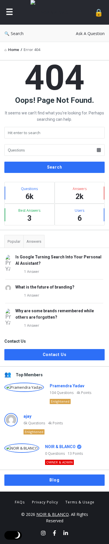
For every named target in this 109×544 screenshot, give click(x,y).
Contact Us (55, 354)
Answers (33, 241)
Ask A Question (90, 33)
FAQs (20, 502)
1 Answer (31, 271)
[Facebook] (54, 533)
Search (17, 33)
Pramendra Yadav (67, 386)
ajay (27, 416)
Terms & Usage (79, 502)
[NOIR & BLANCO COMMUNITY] (54, 12)
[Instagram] (43, 533)
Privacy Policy (45, 502)
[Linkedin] (65, 533)
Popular (14, 241)
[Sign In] (98, 12)
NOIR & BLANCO (60, 446)
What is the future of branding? (44, 287)
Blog (54, 480)
